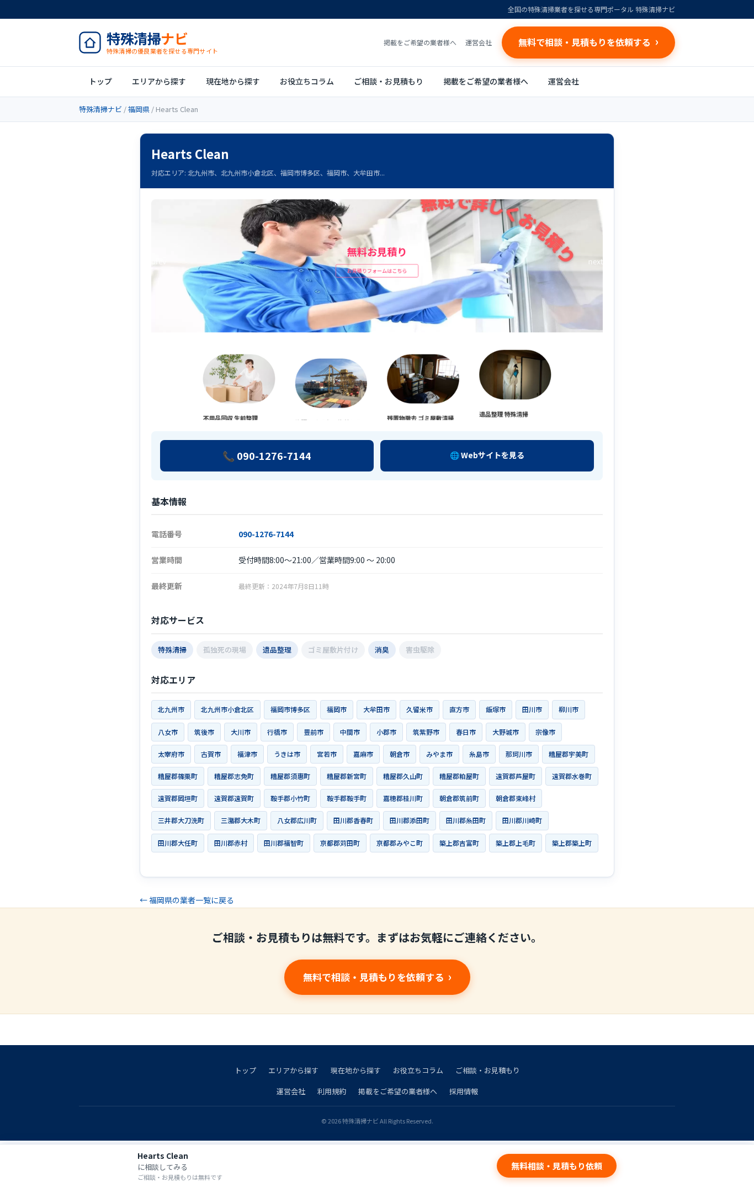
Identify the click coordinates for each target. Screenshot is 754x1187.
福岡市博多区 (290, 709)
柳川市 (568, 709)
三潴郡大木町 (241, 820)
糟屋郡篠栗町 (178, 776)
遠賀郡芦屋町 (515, 776)
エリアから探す (159, 81)
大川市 (241, 731)
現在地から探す (233, 81)
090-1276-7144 (266, 533)
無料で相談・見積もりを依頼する (373, 977)
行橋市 (277, 731)
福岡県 (139, 109)
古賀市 (211, 754)
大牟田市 (376, 709)
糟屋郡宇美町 (568, 754)
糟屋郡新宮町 (347, 776)
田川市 (532, 709)
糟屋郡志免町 (234, 776)
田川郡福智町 (284, 842)
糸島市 (479, 754)
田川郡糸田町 (466, 820)
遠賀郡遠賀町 (234, 798)
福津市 (247, 754)
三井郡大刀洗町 (181, 820)
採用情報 (463, 1091)
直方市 (459, 709)
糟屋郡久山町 (403, 776)
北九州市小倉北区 (227, 709)
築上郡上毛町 (515, 842)
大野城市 (505, 731)
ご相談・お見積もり (388, 81)
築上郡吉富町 (459, 842)
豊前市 (313, 731)
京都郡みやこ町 (399, 842)
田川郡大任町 (178, 842)
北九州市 (171, 709)
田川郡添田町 (409, 820)
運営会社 (478, 42)
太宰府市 (171, 754)
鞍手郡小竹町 (290, 798)
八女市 (168, 731)
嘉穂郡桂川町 (403, 798)
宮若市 (327, 754)
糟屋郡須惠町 (290, 776)
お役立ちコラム (307, 81)
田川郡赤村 (230, 842)
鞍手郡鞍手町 (347, 798)
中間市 (350, 731)
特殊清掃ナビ (100, 109)
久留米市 (419, 709)
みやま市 (439, 754)
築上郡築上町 (572, 842)
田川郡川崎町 (522, 820)
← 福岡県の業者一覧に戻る (187, 899)
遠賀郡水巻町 (572, 776)
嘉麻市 (363, 754)
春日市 (466, 731)
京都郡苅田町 (340, 842)
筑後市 (204, 731)
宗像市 (545, 731)
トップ (100, 81)
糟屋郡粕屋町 (459, 776)
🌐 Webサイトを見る (487, 454)
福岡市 (337, 709)
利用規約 (331, 1091)
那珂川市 (519, 754)
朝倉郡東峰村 (515, 798)
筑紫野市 (426, 731)
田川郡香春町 (353, 820)
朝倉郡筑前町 (459, 798)
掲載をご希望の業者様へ (420, 42)
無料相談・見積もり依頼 (556, 1166)
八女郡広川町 (297, 820)
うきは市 (287, 754)
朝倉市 (400, 754)
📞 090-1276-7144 (266, 455)
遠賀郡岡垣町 (178, 798)
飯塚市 (496, 709)
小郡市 (386, 731)
